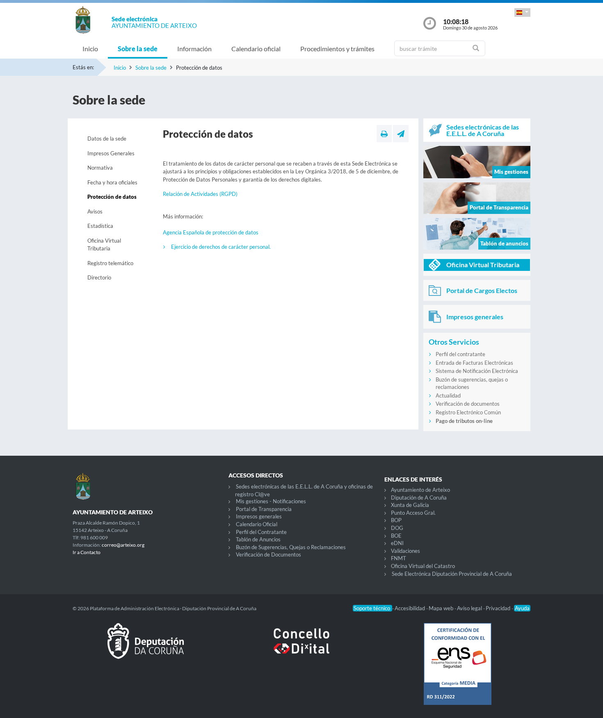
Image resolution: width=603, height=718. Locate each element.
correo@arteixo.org (123, 545)
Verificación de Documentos (268, 554)
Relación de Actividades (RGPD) (200, 194)
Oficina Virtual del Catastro (423, 566)
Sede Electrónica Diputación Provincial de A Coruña (452, 573)
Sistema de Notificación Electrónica (477, 371)
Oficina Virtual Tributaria (104, 244)
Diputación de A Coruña (419, 497)
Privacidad (499, 608)
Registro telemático (110, 263)
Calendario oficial (256, 48)
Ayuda (522, 608)
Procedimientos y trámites (337, 48)
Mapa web (442, 608)
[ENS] (457, 670)
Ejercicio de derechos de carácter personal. (221, 246)
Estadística (100, 226)
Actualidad (448, 395)
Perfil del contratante (460, 354)
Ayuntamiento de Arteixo (420, 489)
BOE (396, 535)
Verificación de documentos (468, 403)
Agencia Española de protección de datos (210, 232)
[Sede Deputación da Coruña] (146, 647)
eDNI (397, 543)
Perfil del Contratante (261, 532)
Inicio (90, 48)
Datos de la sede (106, 138)
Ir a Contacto (86, 552)
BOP (396, 520)
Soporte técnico (372, 608)
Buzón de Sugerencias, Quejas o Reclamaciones (291, 547)
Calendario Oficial (256, 524)
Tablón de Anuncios (258, 539)
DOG (397, 528)
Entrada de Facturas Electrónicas (474, 362)
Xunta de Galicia (410, 505)
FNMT (398, 558)
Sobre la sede (138, 48)
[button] (522, 12)
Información (194, 48)
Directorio (99, 277)
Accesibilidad (410, 608)
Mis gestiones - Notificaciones (271, 501)
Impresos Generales (111, 153)
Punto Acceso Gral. (413, 512)
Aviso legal (470, 608)
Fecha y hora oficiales (112, 182)
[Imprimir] (384, 133)
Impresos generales (259, 516)
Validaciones (405, 551)
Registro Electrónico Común (468, 412)
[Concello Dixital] (301, 647)
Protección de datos (112, 196)
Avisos (95, 211)
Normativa (100, 167)
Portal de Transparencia (264, 509)
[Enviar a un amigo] (401, 133)
